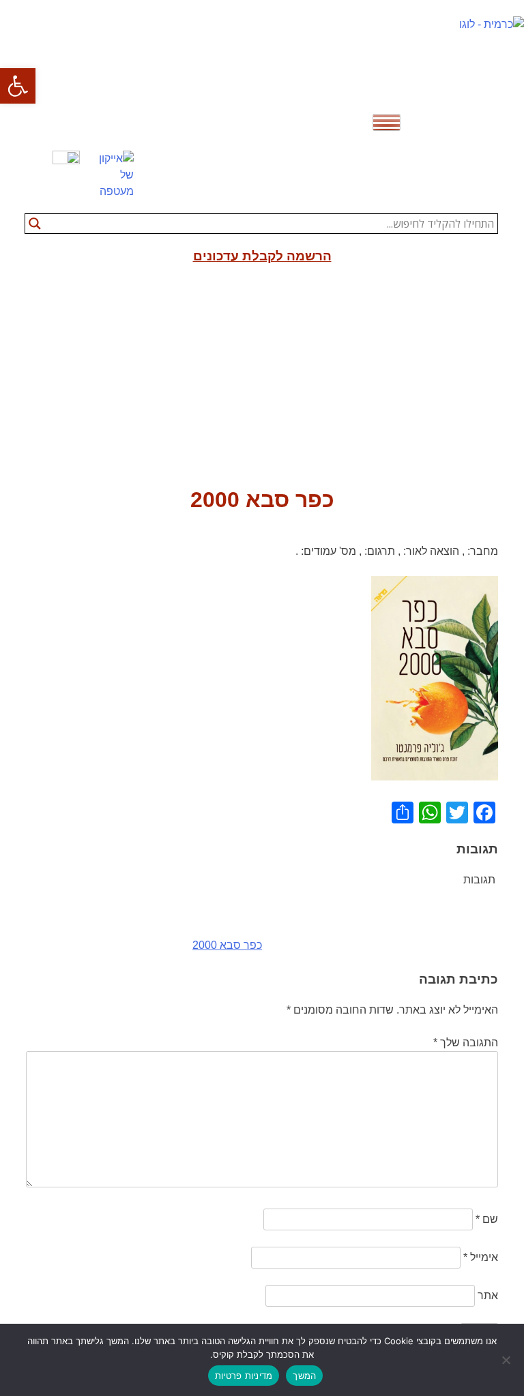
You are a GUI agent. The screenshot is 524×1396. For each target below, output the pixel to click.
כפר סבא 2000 (227, 945)
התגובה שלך (465, 1042)
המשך (304, 1375)
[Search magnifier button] (34, 223)
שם (487, 1219)
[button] (17, 86)
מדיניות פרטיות (244, 1375)
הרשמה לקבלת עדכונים (262, 256)
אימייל (480, 1257)
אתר (488, 1295)
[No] (507, 1360)
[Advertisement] (262, 381)
